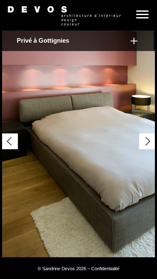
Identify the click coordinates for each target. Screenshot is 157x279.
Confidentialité (105, 268)
